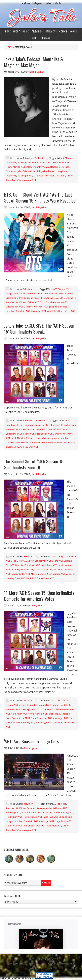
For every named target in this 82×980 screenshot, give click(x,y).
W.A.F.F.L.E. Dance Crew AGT (61, 311)
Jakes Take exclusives (48, 438)
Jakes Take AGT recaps (59, 714)
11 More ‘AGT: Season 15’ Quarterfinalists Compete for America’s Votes (39, 595)
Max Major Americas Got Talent (49, 175)
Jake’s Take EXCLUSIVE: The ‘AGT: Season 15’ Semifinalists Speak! (39, 328)
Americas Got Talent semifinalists (35, 162)
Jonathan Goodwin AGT (18, 311)
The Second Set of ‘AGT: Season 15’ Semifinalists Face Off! (34, 464)
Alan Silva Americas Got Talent (54, 705)
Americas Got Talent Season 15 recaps (47, 293)
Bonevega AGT (13, 812)
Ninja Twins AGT (63, 821)
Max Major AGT (25, 175)
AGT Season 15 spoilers (26, 705)
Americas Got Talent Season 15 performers (53, 425)
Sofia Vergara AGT (27, 180)
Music (25, 31)
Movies (73, 31)
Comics (63, 31)
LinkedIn (58, 3)
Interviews (51, 31)
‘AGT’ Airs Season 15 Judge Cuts (31, 741)
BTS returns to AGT (50, 298)
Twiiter (48, 3)
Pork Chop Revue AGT (34, 825)
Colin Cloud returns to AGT (53, 302)
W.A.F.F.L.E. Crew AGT (27, 447)
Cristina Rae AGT (14, 306)
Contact (45, 37)
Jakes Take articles (58, 306)
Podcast (39, 158)
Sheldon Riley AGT (25, 722)
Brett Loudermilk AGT (29, 298)
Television (36, 31)
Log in (48, 968)
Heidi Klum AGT (61, 162)
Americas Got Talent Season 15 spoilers (26, 429)
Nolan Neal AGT (14, 825)
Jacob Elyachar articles (22, 569)
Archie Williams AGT (56, 808)
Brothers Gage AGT (31, 812)
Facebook (25, 3)
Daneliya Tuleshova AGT (36, 306)
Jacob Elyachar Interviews (23, 438)
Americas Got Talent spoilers (20, 709)
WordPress (36, 968)
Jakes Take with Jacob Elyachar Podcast (37, 171)
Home (8, 31)
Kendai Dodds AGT (30, 442)
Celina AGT (33, 302)
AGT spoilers (20, 293)
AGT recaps (59, 556)
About (16, 31)
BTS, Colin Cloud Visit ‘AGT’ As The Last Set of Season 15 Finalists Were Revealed (40, 197)
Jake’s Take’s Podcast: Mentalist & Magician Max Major (33, 62)
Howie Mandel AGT (15, 167)
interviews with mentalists (39, 167)
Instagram (37, 3)
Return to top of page (43, 959)
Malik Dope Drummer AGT (38, 718)
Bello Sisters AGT (19, 561)
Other (35, 37)
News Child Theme (37, 963)
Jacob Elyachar (36, 72)
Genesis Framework (63, 963)
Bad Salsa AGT (55, 429)
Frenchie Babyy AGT (63, 812)
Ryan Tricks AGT (53, 825)
